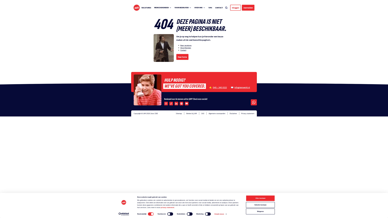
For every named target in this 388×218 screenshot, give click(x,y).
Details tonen (219, 214)
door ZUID (154, 113)
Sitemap (179, 113)
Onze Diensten (185, 48)
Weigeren (260, 211)
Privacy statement (247, 113)
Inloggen (235, 7)
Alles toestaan (260, 198)
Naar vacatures (185, 45)
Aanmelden (248, 7)
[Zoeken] (226, 7)
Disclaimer (233, 113)
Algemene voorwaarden (217, 113)
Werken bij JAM (191, 113)
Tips (210, 7)
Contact (219, 7)
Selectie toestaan (260, 205)
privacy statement (167, 207)
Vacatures (146, 7)
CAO (202, 113)
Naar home (182, 57)
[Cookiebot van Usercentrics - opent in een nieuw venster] (124, 214)
